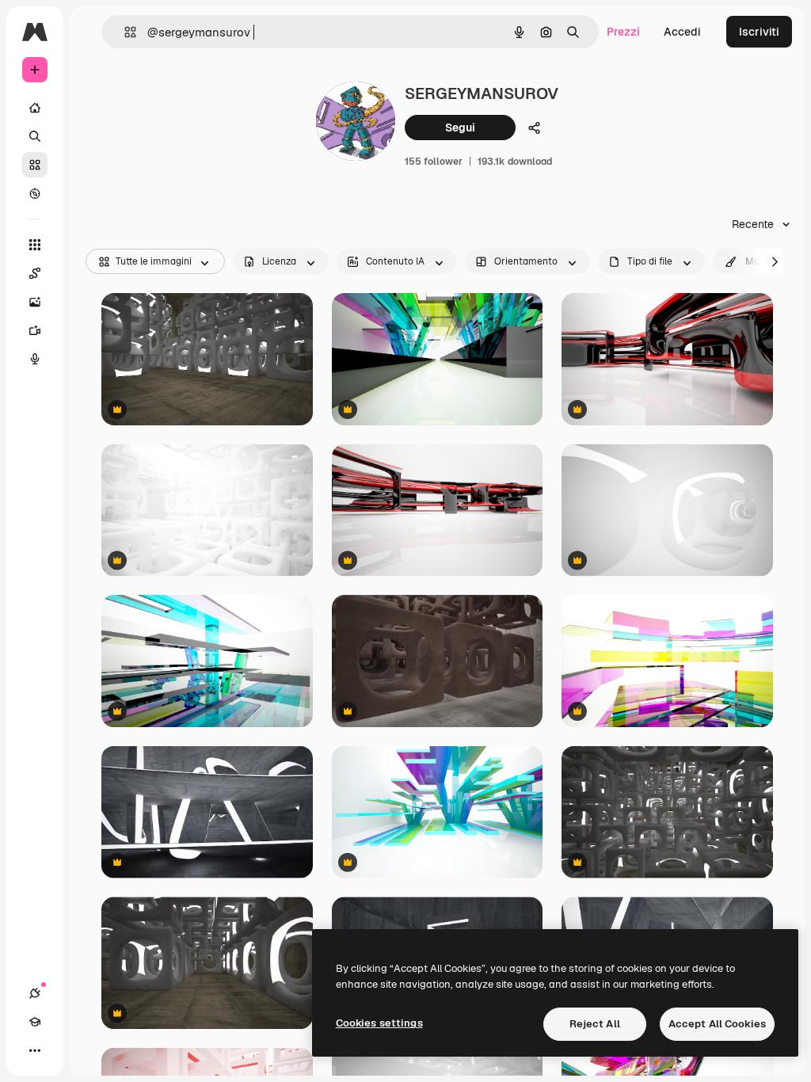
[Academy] (35, 1021)
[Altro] (35, 1050)
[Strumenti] (35, 244)
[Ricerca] (35, 136)
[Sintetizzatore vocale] (35, 358)
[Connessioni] (35, 993)
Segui (460, 127)
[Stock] (35, 164)
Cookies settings (379, 1023)
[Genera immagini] (35, 301)
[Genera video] (35, 330)
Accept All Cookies (717, 1024)
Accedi (682, 32)
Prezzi (623, 32)
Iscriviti (759, 32)
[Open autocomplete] (124, 32)
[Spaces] (35, 273)
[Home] (35, 107)
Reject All (594, 1024)
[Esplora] (35, 193)
